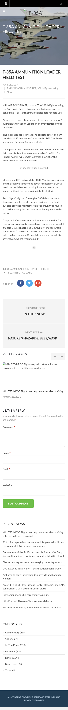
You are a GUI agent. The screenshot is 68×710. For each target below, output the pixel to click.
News (10, 91)
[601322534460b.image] (34, 374)
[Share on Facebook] (20, 283)
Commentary (12, 632)
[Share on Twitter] (29, 283)
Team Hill (10, 670)
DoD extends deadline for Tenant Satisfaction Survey (32, 568)
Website (7, 485)
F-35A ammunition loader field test (29, 268)
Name (7, 452)
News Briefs (11, 664)
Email (6, 468)
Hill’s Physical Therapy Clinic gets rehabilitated (28, 601)
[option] (34, 380)
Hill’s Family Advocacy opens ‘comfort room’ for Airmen (32, 607)
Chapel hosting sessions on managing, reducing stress (32, 562)
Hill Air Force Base (19, 272)
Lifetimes (10, 651)
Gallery (9, 638)
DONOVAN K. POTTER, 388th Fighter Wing (34, 88)
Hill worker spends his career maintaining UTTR (28, 594)
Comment (9, 427)
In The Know (12, 645)
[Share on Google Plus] (38, 283)
